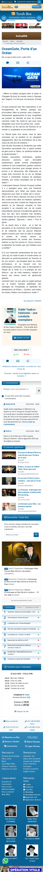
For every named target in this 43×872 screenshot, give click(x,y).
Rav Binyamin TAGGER (32, 301)
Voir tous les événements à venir (21, 600)
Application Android (33, 800)
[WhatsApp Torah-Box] (39, 2)
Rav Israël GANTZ (11, 859)
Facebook (29, 787)
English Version (29, 772)
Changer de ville (22, 712)
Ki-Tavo (26, 695)
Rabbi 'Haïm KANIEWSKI (32, 820)
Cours (19, 607)
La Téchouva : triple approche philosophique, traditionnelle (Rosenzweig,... (29, 492)
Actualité (19, 41)
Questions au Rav (32, 607)
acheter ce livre (22, 338)
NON (28, 355)
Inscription (27, 766)
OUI (17, 355)
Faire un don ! (7, 787)
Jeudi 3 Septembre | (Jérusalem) (21, 571)
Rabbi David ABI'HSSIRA (10, 840)
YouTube (29, 790)
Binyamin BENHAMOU (25, 485)
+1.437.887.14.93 (33, 727)
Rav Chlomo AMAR (32, 839)
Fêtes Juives (6, 759)
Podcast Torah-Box (30, 769)
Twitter (28, 785)
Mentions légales (8, 789)
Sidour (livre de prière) (31, 759)
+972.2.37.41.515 (11, 727)
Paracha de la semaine (10, 756)
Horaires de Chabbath (31, 761)
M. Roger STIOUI (23, 462)
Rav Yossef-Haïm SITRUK (32, 860)
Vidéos (23, 17)
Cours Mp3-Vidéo (8, 764)
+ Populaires (9, 607)
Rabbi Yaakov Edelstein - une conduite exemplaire (27, 314)
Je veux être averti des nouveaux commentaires (17, 397)
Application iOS (31, 797)
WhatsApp (29, 792)
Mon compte (7, 2)
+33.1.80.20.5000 (33, 721)
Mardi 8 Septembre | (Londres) (21, 592)
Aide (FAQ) (6, 795)
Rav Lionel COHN (24, 500)
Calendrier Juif (29, 756)
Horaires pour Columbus (18, 667)
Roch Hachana (14, 17)
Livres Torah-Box (29, 764)
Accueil (5, 41)
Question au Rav (32, 17)
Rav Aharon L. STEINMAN (10, 820)
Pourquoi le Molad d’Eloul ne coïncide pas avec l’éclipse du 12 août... (29, 455)
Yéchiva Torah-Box (9, 766)
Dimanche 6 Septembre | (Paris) (20, 581)
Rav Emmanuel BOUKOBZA (27, 511)
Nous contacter (12, 721)
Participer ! (36, 7)
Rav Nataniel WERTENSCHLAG (28, 474)
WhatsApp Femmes (32, 795)
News (12, 41)
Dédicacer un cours (9, 769)
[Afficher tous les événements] (15, 1)
